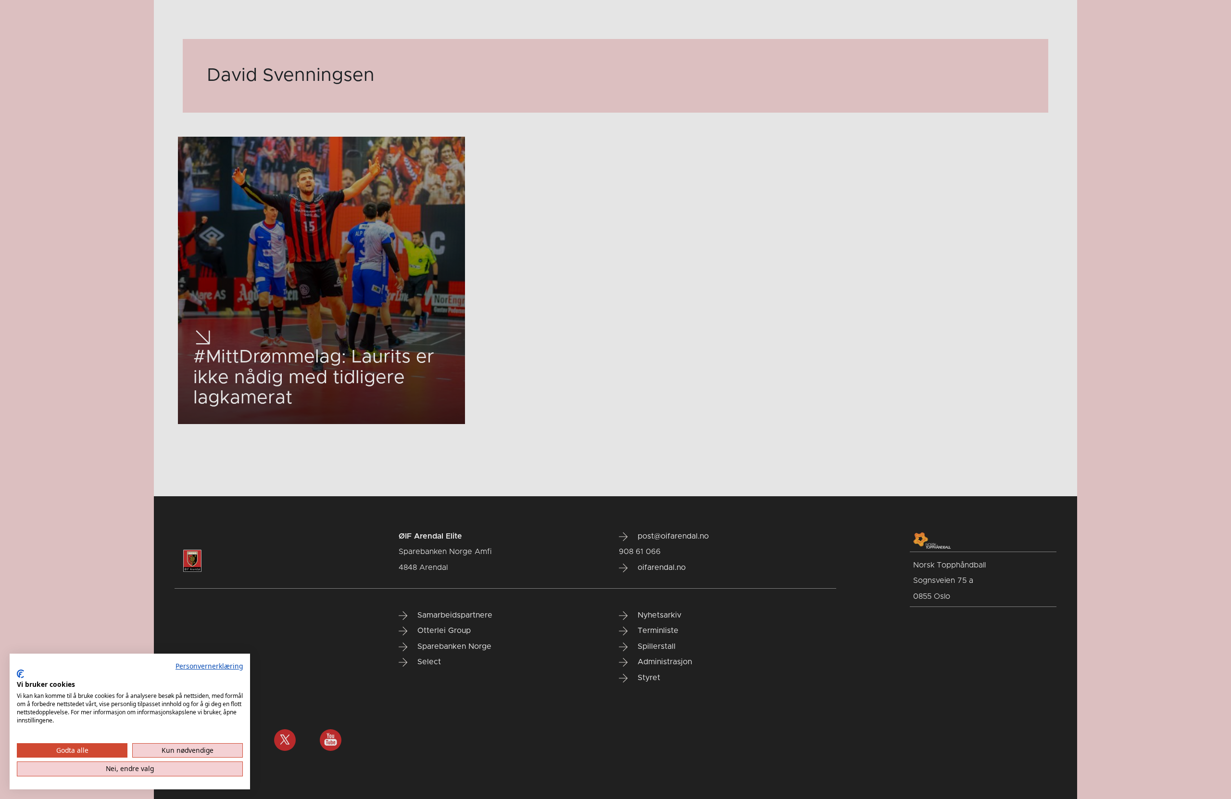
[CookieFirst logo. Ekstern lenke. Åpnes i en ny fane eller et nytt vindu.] (20, 674)
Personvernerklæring (209, 665)
